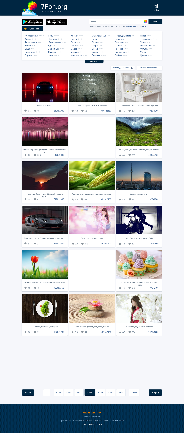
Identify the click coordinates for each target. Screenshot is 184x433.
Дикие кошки (55, 42)
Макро (74, 49)
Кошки (74, 39)
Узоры (143, 42)
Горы (50, 35)
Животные (53, 49)
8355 (58, 392)
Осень (95, 52)
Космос (74, 35)
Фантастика (146, 45)
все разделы (94, 61)
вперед (155, 392)
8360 (110, 392)
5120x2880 (59, 111)
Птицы (118, 45)
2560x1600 (59, 243)
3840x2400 (153, 243)
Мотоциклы (77, 55)
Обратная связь (117, 421)
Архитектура (31, 42)
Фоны (143, 52)
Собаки (118, 55)
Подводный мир (123, 35)
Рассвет (119, 49)
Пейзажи (96, 55)
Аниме (28, 39)
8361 (121, 392)
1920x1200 (153, 111)
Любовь (75, 45)
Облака (95, 42)
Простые (119, 42)
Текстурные (146, 39)
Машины (75, 52)
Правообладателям (69, 421)
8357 (79, 392)
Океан (95, 49)
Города (28, 55)
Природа (119, 39)
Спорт (143, 35)
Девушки (52, 39)
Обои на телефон (92, 417)
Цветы (143, 55)
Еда (50, 45)
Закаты (52, 52)
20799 (134, 392)
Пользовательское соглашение (93, 421)
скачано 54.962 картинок (135, 26)
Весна (28, 45)
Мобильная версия (92, 413)
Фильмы (144, 49)
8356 (68, 392)
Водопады (30, 52)
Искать (156, 22)
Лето (73, 42)
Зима (50, 55)
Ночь (94, 39)
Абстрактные (31, 35)
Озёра (95, 45)
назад (28, 392)
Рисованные (121, 52)
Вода (27, 49)
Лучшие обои (34, 29)
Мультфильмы (99, 35)
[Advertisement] (92, 138)
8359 (100, 392)
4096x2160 (106, 111)
